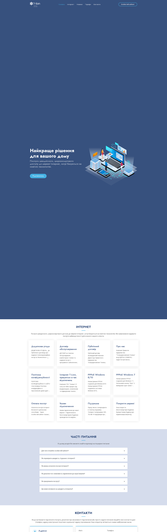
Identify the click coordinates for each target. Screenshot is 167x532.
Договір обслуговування (68, 348)
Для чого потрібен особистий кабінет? (55, 451)
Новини (79, 4)
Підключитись (38, 176)
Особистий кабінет (128, 4)
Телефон (110, 530)
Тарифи (88, 4)
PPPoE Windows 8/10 (96, 376)
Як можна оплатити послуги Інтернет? (55, 466)
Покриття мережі (125, 403)
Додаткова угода (40, 346)
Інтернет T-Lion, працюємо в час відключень (68, 377)
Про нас (120, 346)
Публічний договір (93, 348)
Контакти (97, 4)
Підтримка (93, 403)
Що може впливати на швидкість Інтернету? (57, 489)
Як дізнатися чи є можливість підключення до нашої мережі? (63, 474)
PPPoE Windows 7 (125, 374)
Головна (62, 4)
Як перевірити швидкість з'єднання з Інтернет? (58, 458)
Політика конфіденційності (40, 376)
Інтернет (70, 4)
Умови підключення (67, 405)
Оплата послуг (39, 403)
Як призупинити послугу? (50, 481)
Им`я (80, 530)
